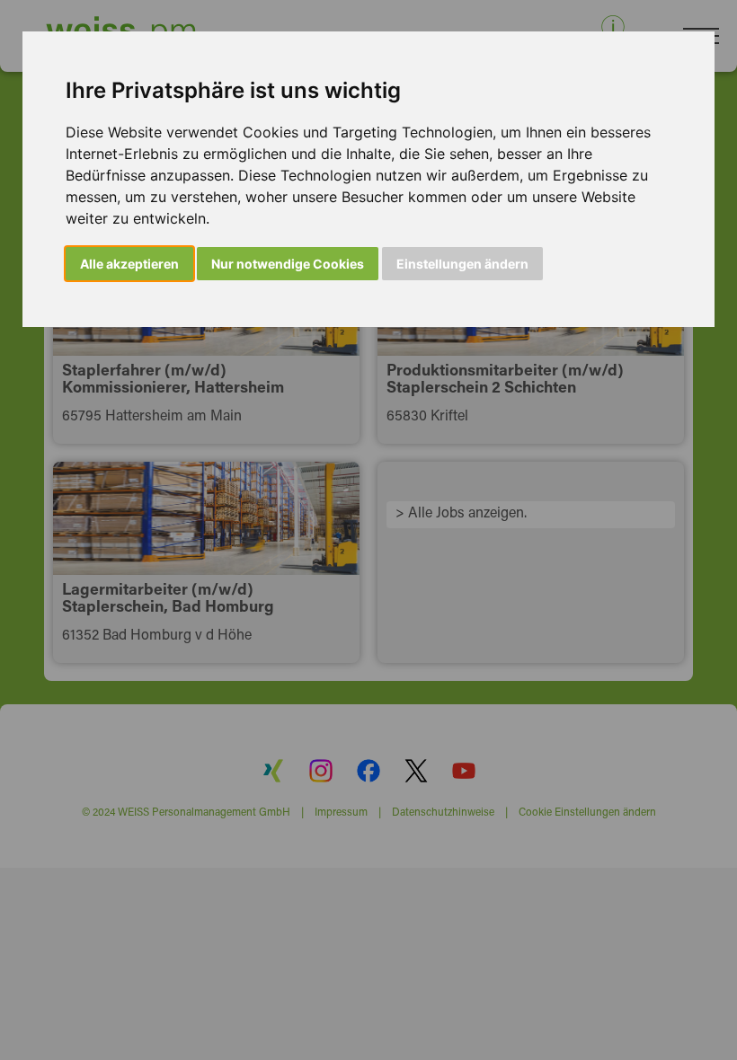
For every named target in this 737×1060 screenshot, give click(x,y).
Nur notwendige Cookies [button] (287, 263)
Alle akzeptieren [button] (129, 263)
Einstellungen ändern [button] (462, 263)
